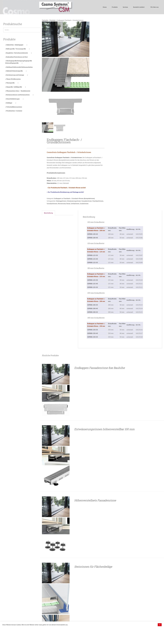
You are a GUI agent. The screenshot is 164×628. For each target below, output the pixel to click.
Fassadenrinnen (87, 201)
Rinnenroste (62, 203)
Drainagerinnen (61, 201)
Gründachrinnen (52, 203)
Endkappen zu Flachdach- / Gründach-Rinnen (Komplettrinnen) (74, 198)
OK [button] (159, 625)
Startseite (45, 20)
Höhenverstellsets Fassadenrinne (95, 500)
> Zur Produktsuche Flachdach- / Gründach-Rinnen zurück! (66, 188)
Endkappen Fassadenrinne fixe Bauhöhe (99, 368)
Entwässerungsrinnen (74, 201)
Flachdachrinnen (97, 201)
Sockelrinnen (84, 203)
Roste (68, 203)
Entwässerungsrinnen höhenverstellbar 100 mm (104, 429)
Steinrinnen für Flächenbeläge (93, 566)
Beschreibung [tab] (48, 213)
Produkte (52, 20)
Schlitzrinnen (75, 203)
